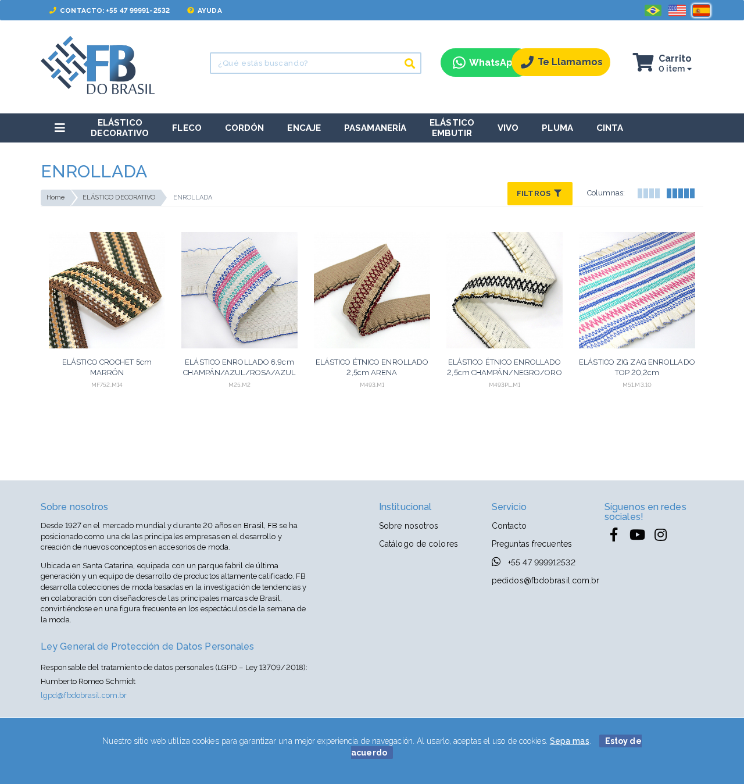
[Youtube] (637, 535)
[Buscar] (410, 63)
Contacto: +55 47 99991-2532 (114, 10)
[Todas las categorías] (60, 127)
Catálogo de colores (418, 543)
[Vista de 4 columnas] (648, 192)
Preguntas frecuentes (532, 543)
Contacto (509, 525)
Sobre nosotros (408, 525)
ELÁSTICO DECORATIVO (119, 197)
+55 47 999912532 (540, 562)
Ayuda (209, 10)
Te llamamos (570, 61)
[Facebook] (613, 535)
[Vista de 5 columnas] (680, 192)
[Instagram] (660, 535)
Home (55, 197)
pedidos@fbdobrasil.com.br (546, 580)
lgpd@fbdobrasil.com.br (84, 695)
